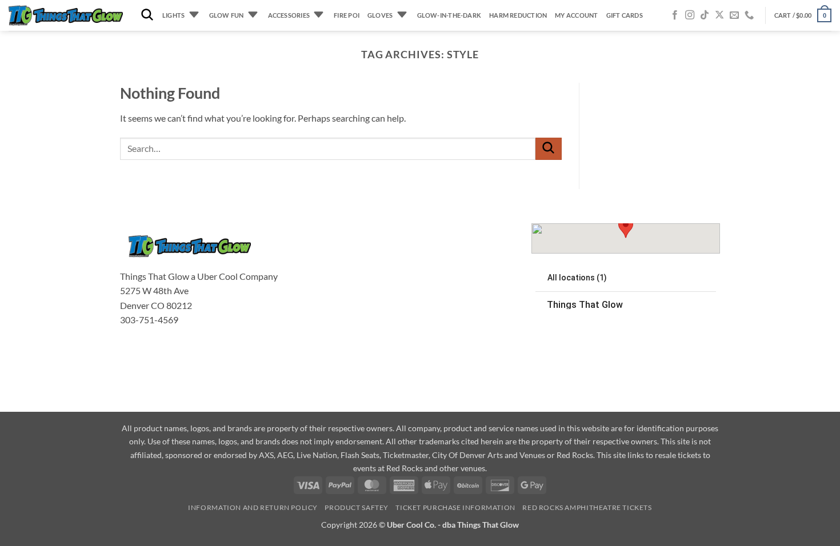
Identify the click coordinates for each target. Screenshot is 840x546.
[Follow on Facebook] (674, 15)
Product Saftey (357, 507)
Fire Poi (346, 15)
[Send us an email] (734, 15)
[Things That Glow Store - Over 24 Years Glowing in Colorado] (66, 15)
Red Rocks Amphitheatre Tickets (586, 507)
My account (576, 15)
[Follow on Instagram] (689, 15)
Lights (173, 15)
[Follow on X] (719, 15)
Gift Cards (624, 15)
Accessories (289, 15)
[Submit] (548, 149)
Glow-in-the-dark (449, 15)
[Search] (147, 15)
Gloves (380, 15)
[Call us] (749, 15)
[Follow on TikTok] (704, 15)
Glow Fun (226, 15)
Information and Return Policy (253, 507)
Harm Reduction (518, 15)
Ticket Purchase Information (455, 507)
